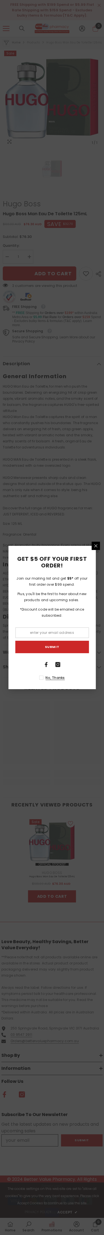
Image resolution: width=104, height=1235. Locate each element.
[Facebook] (46, 664)
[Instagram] (58, 664)
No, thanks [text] (55, 677)
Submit (52, 647)
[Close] (96, 546)
